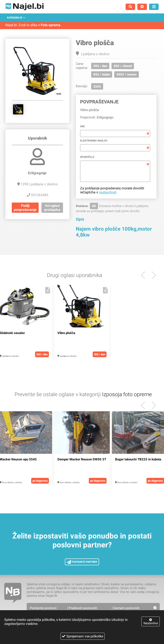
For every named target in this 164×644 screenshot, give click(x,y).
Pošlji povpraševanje (25, 208)
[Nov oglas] (142, 7)
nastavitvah (108, 192)
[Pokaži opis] (47, 290)
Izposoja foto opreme (127, 394)
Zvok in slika (27, 25)
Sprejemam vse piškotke (84, 636)
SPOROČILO (87, 157)
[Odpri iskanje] (130, 7)
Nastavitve (151, 623)
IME (82, 126)
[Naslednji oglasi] (144, 275)
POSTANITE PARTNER (84, 561)
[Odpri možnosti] (154, 7)
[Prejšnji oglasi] (152, 275)
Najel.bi (11, 25)
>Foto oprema (49, 25)
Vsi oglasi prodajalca (52, 208)
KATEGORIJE (14, 17)
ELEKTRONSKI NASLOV (93, 140)
